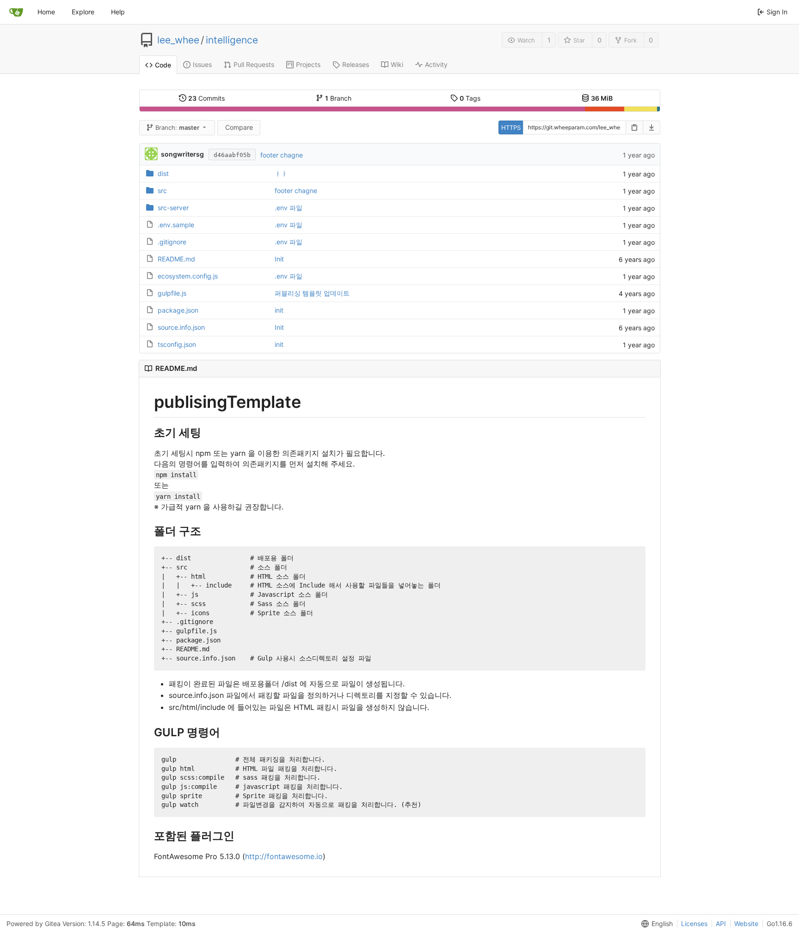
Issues (202, 64)
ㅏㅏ (281, 173)
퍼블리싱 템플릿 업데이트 (312, 293)
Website (746, 923)
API (721, 923)
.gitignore (172, 242)
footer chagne (281, 155)
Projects (308, 64)
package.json (178, 310)
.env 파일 (288, 208)
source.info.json (181, 327)
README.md (176, 259)
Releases (355, 64)
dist (163, 173)
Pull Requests (254, 64)
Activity (436, 64)
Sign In (777, 12)
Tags (470, 98)
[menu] (655, 924)
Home (46, 12)
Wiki (397, 64)
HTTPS (511, 127)
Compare (239, 127)
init (279, 310)
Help (118, 12)
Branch (338, 98)
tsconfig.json (177, 344)
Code (163, 65)
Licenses (694, 923)
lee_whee (178, 40)
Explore (83, 12)
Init (279, 259)
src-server (173, 208)
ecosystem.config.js (188, 276)
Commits (206, 98)
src (162, 190)
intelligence (232, 40)
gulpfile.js (172, 293)
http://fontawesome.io (284, 856)
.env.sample (176, 225)
